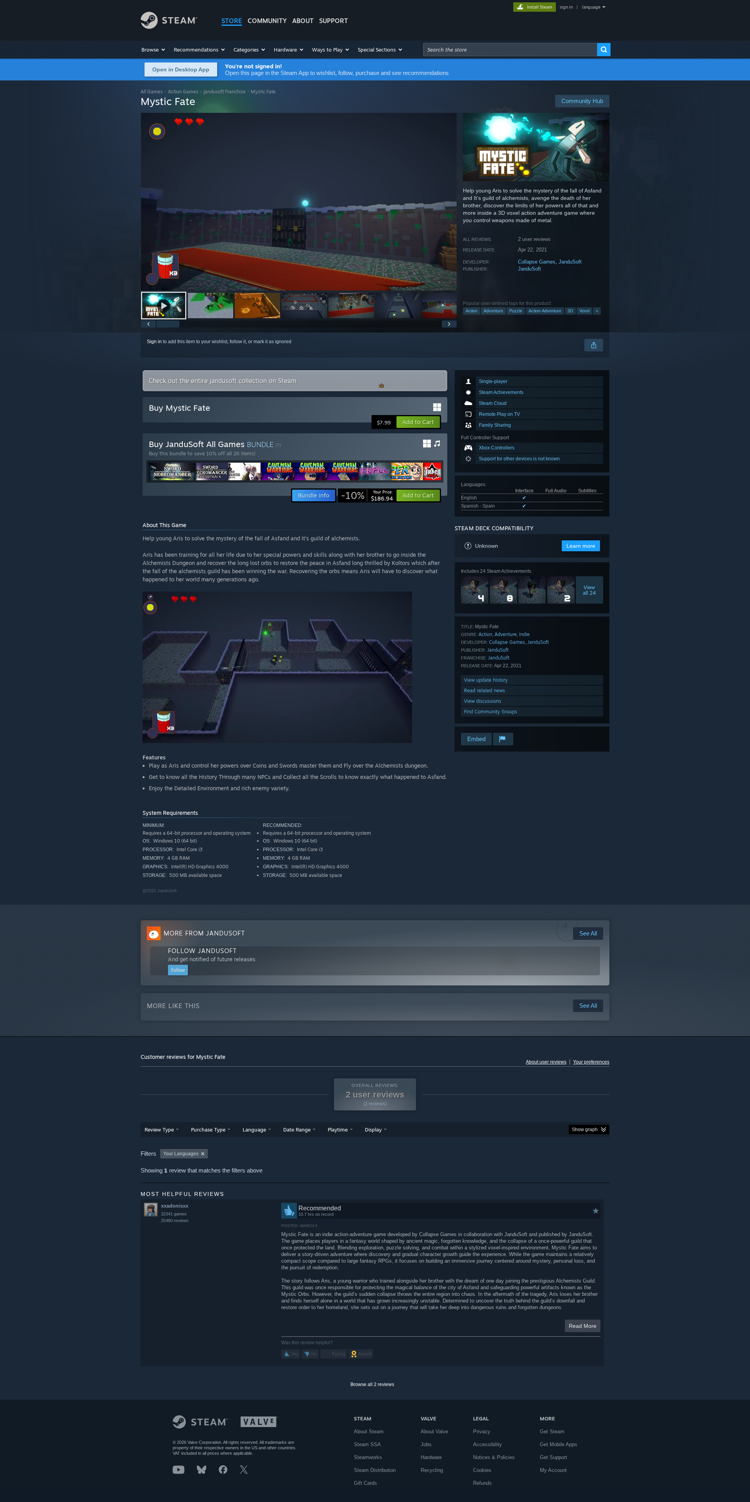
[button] (154, 50)
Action (471, 310)
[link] (367, 495)
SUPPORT (333, 21)
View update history (486, 680)
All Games (152, 91)
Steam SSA (367, 1444)
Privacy (481, 1431)
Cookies (482, 1470)
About (303, 21)
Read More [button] (582, 1326)
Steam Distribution (375, 1470)
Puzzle (515, 310)
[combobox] (510, 49)
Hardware (431, 1457)
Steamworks (368, 1457)
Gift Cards (365, 1483)
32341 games (174, 1214)
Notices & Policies (494, 1457)
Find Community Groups (490, 711)
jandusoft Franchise (225, 91)
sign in (566, 7)
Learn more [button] (580, 546)
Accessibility (487, 1444)
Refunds (482, 1483)
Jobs (426, 1444)
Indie (524, 634)
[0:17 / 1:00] (299, 201)
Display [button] (373, 1129)
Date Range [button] (297, 1129)
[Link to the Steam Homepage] (169, 26)
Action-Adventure (545, 310)
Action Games (183, 91)
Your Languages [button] (180, 1153)
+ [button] (597, 310)
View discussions (482, 701)
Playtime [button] (338, 1129)
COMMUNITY (267, 21)
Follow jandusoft (202, 951)
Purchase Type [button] (208, 1129)
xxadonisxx (174, 1206)
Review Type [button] (159, 1129)
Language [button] (254, 1129)
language (591, 7)
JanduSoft (570, 262)
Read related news (484, 690)
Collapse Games (536, 262)
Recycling (432, 1470)
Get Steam (552, 1431)
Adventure (493, 310)
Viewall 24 (589, 590)
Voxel (584, 310)
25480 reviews (175, 1220)
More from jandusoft (204, 933)
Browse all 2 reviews (372, 1384)
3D (570, 310)
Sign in (154, 341)
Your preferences (591, 1062)
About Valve (434, 1431)
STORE (231, 21)
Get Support (553, 1457)
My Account (553, 1470)
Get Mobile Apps (558, 1444)
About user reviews (546, 1062)
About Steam (369, 1431)
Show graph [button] (585, 1129)
